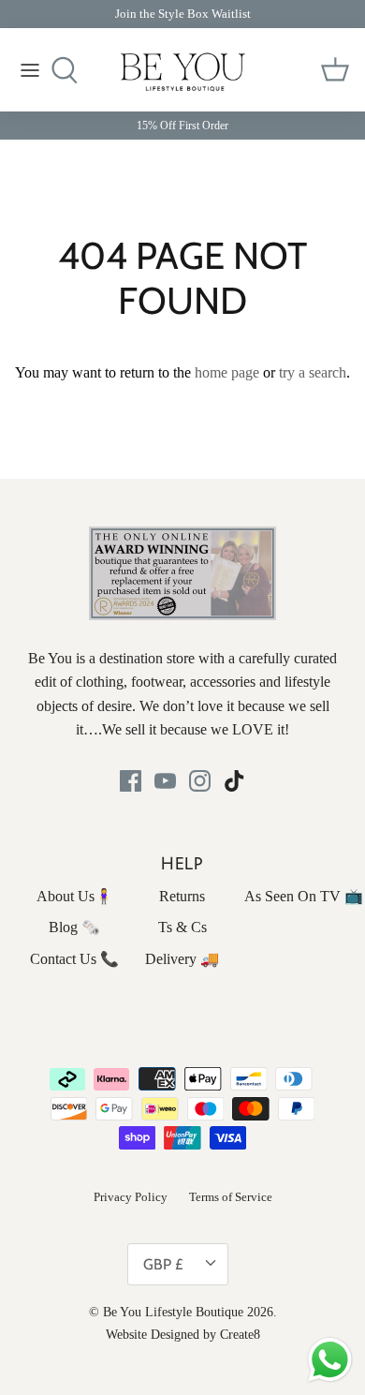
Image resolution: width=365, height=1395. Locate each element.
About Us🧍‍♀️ (74, 896)
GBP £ (162, 1264)
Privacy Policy (131, 1197)
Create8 (240, 1335)
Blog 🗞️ (74, 927)
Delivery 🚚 (182, 959)
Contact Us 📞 (74, 959)
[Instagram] (200, 781)
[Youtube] (165, 781)
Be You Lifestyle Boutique (173, 1312)
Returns (182, 896)
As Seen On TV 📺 (303, 896)
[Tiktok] (234, 781)
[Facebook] (130, 781)
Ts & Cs (182, 927)
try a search (312, 372)
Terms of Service (230, 1197)
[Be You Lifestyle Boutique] (183, 72)
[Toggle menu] (30, 70)
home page (227, 372)
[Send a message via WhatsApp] (330, 1360)
